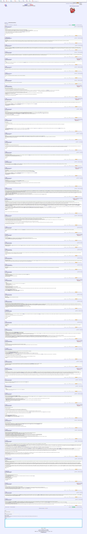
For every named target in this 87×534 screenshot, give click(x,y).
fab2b (6, 66)
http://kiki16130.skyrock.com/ (10, 128)
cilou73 (6, 279)
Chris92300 (7, 348)
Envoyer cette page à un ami (72, 35)
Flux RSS (47, 508)
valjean (6, 85)
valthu (7, 23)
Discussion (79, 3)
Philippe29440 (7, 310)
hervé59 (6, 393)
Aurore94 (7, 440)
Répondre (65, 35)
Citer (68, 35)
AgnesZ (6, 198)
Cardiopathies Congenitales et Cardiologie (73, 3)
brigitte (6, 177)
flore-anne (7, 234)
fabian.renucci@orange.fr (19, 82)
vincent (6, 119)
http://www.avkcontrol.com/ (33, 206)
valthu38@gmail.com (7, 105)
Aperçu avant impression (42, 508)
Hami (6, 242)
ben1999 (7, 58)
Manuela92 (7, 161)
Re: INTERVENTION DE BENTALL (8, 38)
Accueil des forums (67, 3)
